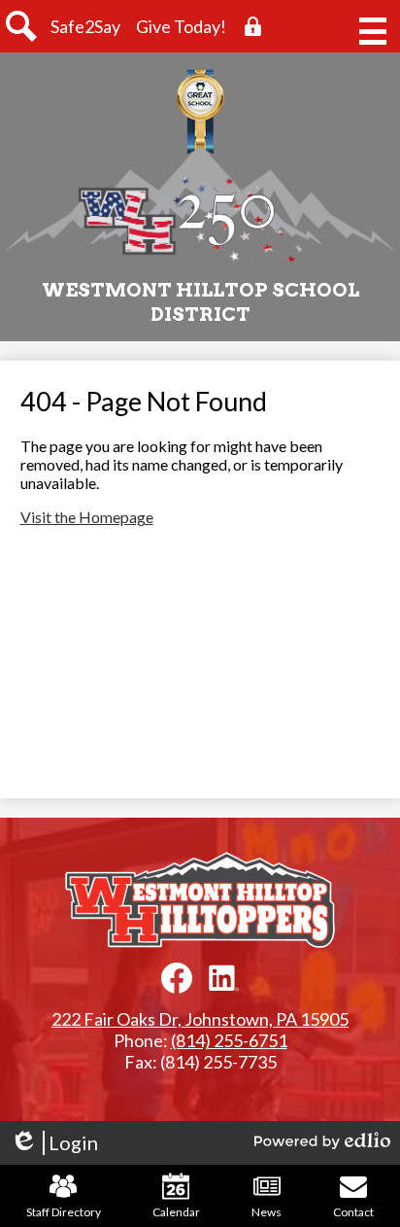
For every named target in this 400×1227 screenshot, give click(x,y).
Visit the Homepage (86, 517)
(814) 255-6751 (229, 1040)
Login (54, 1143)
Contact (353, 1212)
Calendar (176, 1212)
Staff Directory (63, 1212)
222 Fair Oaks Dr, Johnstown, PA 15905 (200, 1019)
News (266, 1212)
